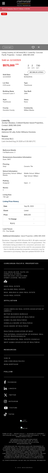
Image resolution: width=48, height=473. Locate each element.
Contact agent (7, 47)
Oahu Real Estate (12, 286)
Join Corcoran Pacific (14, 361)
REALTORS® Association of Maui (18, 331)
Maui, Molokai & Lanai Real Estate (19, 292)
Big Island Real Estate (14, 289)
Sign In (7, 358)
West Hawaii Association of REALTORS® (22, 342)
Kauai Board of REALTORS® (16, 326)
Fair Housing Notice (10, 435)
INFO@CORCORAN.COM (24, 443)
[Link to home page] (24, 3)
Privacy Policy (19, 433)
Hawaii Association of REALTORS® (19, 317)
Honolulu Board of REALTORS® (18, 323)
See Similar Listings (36, 72)
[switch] (33, 47)
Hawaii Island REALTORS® (15, 320)
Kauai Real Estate (12, 295)
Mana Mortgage (11, 364)
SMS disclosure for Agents (29, 435)
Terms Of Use (7, 433)
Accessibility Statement (35, 433)
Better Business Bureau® (16, 314)
